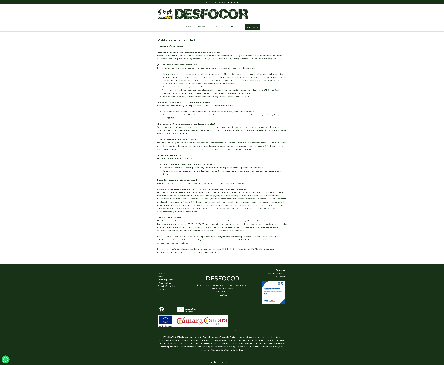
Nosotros (203, 27)
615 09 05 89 (233, 2)
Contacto (252, 27)
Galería (219, 27)
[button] (235, 27)
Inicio (189, 27)
